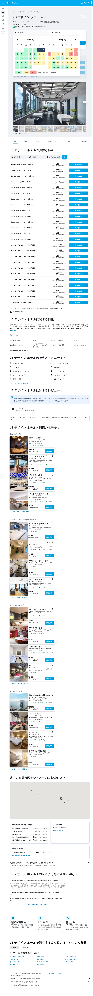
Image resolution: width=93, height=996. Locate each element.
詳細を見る (49, 451)
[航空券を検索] (3, 8)
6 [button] (17, 54)
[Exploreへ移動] (3, 24)
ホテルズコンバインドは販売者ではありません (26, 978)
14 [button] (22, 58)
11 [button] (39, 54)
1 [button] (26, 50)
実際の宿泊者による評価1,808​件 (34, 27)
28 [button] (22, 67)
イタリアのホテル (15, 964)
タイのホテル (40, 964)
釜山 (28, 12)
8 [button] (26, 54)
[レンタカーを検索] (3, 16)
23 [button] (30, 63)
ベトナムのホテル (68, 962)
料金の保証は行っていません (55, 973)
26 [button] (43, 63)
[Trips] (3, 29)
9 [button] (30, 54)
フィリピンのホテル (42, 962)
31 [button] (75, 67)
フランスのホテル (15, 962)
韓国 (19, 12)
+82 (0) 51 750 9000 (19, 24)
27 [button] (17, 67)
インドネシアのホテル (69, 957)
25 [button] (39, 63)
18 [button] (39, 58)
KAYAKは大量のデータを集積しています (24, 982)
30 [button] (30, 67)
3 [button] (34, 50)
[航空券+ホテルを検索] (3, 20)
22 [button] (26, 63)
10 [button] (35, 54)
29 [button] (26, 67)
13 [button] (17, 58)
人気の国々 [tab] (14, 947)
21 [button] (22, 63)
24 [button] (35, 63)
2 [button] (30, 50)
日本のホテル (14, 959)
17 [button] (35, 58)
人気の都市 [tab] (24, 947)
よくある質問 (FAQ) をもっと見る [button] (37, 904)
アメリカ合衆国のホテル (70, 959)
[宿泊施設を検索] (3, 12)
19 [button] (43, 58)
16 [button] (30, 58)
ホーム (14, 12)
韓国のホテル (40, 959)
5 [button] (43, 50)
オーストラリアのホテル (17, 957)
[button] (3, 3)
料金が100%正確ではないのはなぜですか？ (25, 985)
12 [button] (43, 54)
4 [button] (39, 50)
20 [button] (17, 63)
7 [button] (21, 54)
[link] (20, 511)
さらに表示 (13, 330)
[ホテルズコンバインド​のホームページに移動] (12, 3)
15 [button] (26, 58)
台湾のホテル (40, 957)
